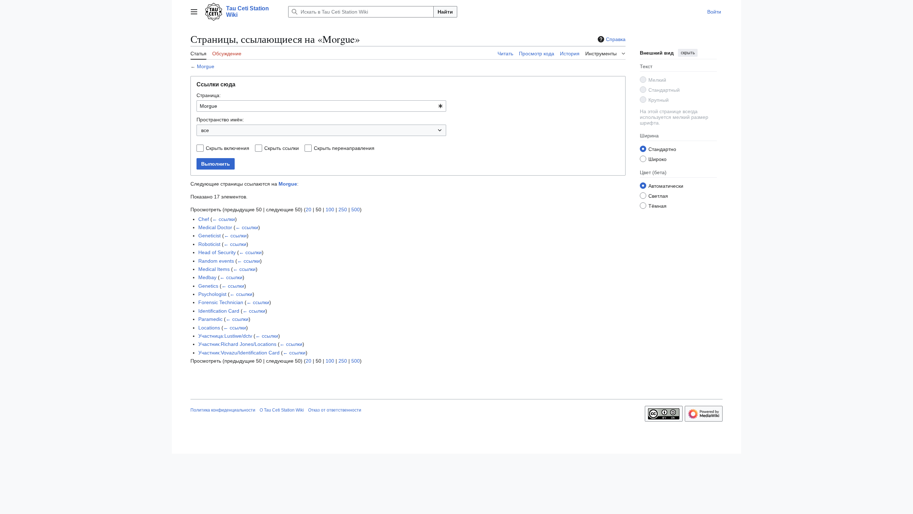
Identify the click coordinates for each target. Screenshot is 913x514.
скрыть (688, 52)
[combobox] (321, 106)
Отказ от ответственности (334, 410)
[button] (194, 11)
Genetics (208, 286)
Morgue (205, 66)
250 (342, 209)
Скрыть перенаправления (344, 148)
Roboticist (209, 244)
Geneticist (209, 235)
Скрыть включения (227, 148)
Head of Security (217, 252)
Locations (209, 328)
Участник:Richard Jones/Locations (237, 344)
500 (355, 209)
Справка (616, 39)
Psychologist (212, 294)
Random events (216, 261)
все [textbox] (205, 130)
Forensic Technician (220, 302)
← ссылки (223, 219)
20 (308, 209)
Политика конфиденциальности (222, 410)
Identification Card (218, 311)
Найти (445, 12)
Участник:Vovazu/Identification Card (239, 353)
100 (330, 209)
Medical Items (214, 269)
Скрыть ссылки (281, 148)
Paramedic (210, 319)
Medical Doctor (215, 227)
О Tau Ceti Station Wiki (282, 410)
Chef (203, 219)
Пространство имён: (220, 119)
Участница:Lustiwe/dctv (225, 336)
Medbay (207, 277)
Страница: (209, 95)
